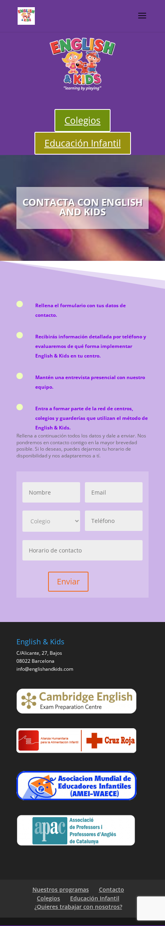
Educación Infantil (82, 143)
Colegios (82, 120)
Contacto (111, 889)
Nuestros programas (60, 889)
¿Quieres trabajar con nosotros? (78, 906)
